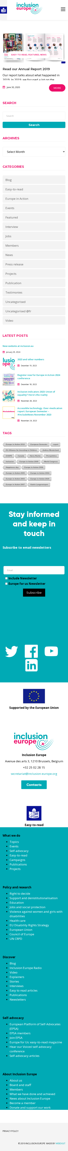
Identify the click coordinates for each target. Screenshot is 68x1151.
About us (16, 1080)
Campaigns (17, 860)
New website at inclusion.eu (18, 346)
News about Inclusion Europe (30, 1098)
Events (9, 208)
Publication (13, 283)
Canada (21, 456)
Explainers (17, 977)
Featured (33, 54)
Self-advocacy (19, 851)
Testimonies (13, 292)
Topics (14, 842)
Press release (14, 264)
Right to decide (20, 894)
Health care (17, 921)
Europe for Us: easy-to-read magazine (36, 1042)
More (57, 87)
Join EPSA (16, 1038)
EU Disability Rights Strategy (29, 925)
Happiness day (12, 467)
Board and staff (20, 1085)
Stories (14, 981)
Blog (8, 180)
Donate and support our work (30, 1107)
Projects (10, 274)
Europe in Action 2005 (15, 473)
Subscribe (34, 592)
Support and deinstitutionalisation (34, 898)
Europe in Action (16, 199)
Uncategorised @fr (18, 311)
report (55, 444)
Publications (18, 864)
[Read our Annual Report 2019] (34, 48)
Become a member (23, 1103)
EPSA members (20, 1033)
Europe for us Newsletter (26, 584)
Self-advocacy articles (24, 1056)
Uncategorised (15, 302)
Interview (11, 227)
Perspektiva (51, 456)
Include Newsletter (22, 578)
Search (34, 125)
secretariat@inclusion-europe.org (34, 774)
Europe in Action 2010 (15, 444)
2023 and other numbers (30, 359)
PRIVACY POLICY (10, 1131)
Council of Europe (22, 934)
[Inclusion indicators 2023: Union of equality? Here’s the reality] (9, 396)
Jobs (8, 236)
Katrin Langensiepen (39, 484)
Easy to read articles (23, 990)
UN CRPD (16, 939)
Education (17, 903)
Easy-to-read (19, 54)
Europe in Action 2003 (15, 479)
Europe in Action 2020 (40, 479)
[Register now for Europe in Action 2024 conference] (9, 379)
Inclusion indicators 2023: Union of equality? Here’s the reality (36, 393)
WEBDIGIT (60, 1143)
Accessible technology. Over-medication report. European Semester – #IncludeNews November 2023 (39, 411)
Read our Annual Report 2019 (26, 69)
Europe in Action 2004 (40, 473)
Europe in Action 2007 (15, 484)
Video (9, 321)
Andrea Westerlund (51, 450)
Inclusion (10, 462)
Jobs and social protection (27, 907)
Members (12, 245)
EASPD (9, 456)
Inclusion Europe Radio (26, 968)
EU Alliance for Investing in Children (21, 450)
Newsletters (18, 999)
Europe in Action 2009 (29, 462)
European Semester (39, 444)
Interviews (17, 986)
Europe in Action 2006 (33, 467)
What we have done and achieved (32, 1094)
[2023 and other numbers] (9, 364)
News (43, 54)
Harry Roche (35, 456)
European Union (21, 930)
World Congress (51, 462)
